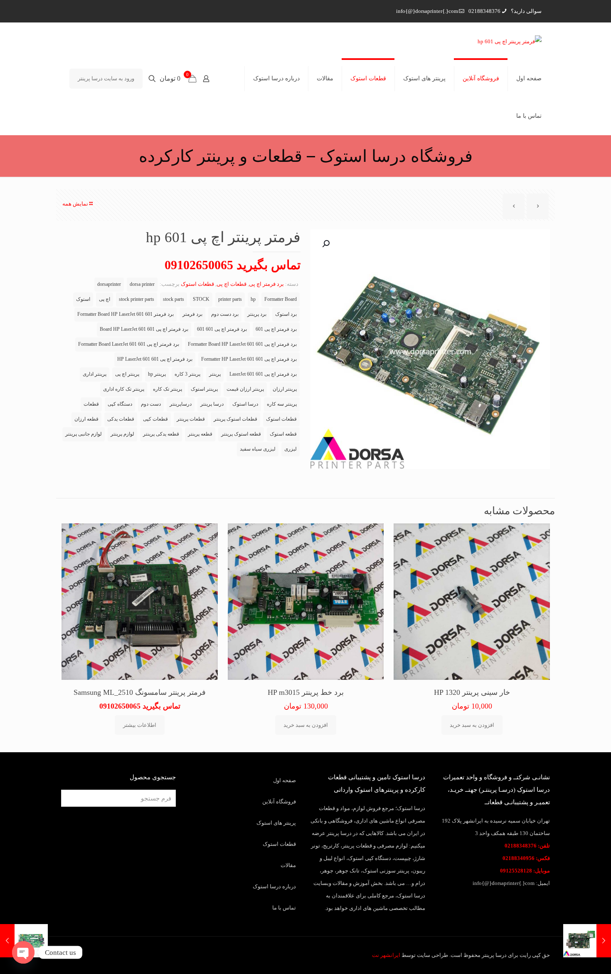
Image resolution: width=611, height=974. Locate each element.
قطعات (91, 404)
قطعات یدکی (120, 419)
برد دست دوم (225, 314)
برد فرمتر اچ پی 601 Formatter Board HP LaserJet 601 (242, 344)
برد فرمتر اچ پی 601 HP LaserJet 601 (154, 359)
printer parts (230, 299)
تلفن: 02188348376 (527, 846)
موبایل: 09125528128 (525, 870)
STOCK (201, 299)
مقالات (288, 865)
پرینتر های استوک (276, 823)
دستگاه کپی (120, 404)
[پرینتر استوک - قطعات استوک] (510, 41)
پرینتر (215, 374)
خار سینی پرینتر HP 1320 (472, 692)
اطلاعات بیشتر (139, 725)
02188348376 (484, 11)
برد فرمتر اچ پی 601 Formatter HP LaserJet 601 (249, 359)
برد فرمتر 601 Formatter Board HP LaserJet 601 (125, 314)
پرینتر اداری (94, 374)
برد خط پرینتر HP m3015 (306, 692)
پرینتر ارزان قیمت (245, 389)
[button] (325, 243)
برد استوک (286, 314)
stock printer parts (136, 299)
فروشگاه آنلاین (279, 801)
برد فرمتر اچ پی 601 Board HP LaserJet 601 (144, 329)
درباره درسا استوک (274, 886)
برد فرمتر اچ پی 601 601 (222, 329)
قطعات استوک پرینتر (235, 419)
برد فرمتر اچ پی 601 (276, 329)
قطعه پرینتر (200, 434)
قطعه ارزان (86, 419)
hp (253, 299)
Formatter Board (280, 299)
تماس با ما (284, 908)
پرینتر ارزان (285, 389)
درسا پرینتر (212, 404)
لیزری (290, 449)
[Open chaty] (23, 952)
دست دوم (151, 404)
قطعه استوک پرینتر (241, 434)
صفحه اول (284, 780)
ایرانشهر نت (386, 955)
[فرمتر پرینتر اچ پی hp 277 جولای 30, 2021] (587, 940)
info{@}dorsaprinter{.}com (427, 11)
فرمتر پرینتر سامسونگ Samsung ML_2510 (140, 692)
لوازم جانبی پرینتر (83, 434)
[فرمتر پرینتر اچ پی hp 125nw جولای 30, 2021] (24, 940)
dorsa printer (142, 284)
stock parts (173, 299)
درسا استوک (245, 404)
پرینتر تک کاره (167, 389)
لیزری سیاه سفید (258, 449)
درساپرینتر (181, 404)
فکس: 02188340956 (526, 858)
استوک (83, 299)
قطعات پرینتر (191, 419)
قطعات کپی (155, 419)
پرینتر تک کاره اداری (123, 389)
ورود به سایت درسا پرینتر (106, 78)
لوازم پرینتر (122, 434)
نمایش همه (75, 204)
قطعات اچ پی (231, 284)
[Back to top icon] (64, 951)
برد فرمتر (192, 314)
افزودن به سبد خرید (472, 725)
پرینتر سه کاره (282, 404)
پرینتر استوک (204, 389)
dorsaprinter (109, 284)
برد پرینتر (256, 314)
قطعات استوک (197, 284)
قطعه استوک (283, 434)
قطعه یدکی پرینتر (161, 434)
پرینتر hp (157, 374)
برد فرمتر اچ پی (266, 284)
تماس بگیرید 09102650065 (233, 265)
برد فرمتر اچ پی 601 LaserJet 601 (263, 374)
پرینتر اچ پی (127, 374)
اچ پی (104, 299)
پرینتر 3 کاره (187, 374)
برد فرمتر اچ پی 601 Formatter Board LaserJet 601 (128, 344)
